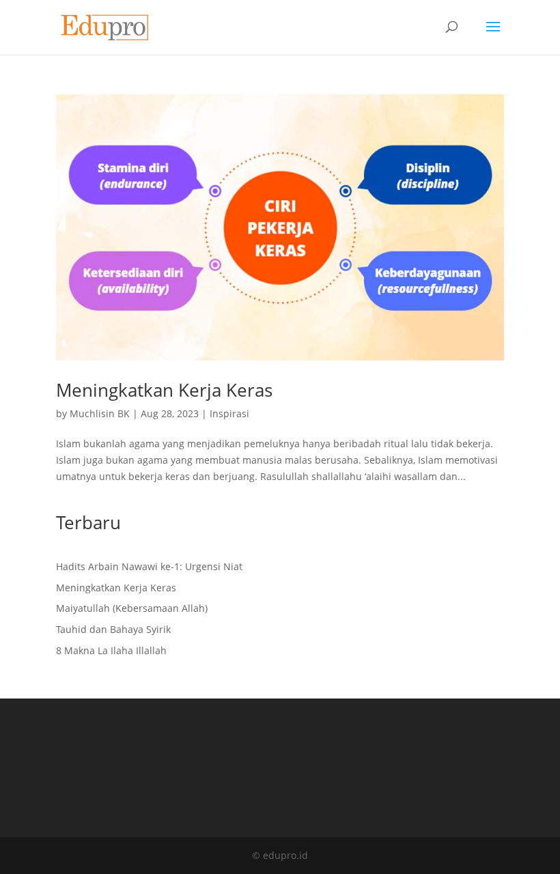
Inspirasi (229, 413)
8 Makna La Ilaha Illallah (111, 650)
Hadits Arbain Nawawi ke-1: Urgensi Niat (149, 566)
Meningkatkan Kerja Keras (164, 390)
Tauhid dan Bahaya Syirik (113, 629)
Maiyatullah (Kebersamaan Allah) (132, 608)
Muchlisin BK (100, 413)
